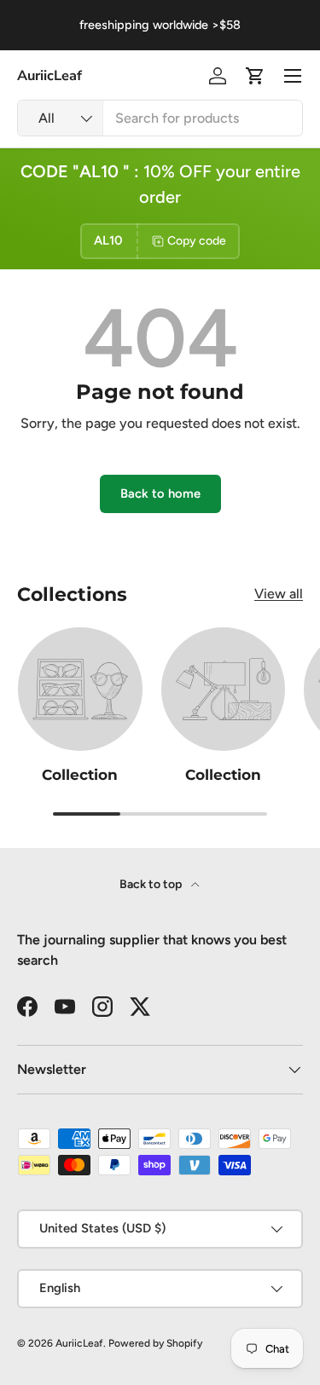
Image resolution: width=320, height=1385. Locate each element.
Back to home (160, 493)
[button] (255, 76)
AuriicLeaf (79, 1343)
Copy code (196, 241)
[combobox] (160, 118)
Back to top (151, 884)
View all (278, 594)
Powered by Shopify (155, 1343)
